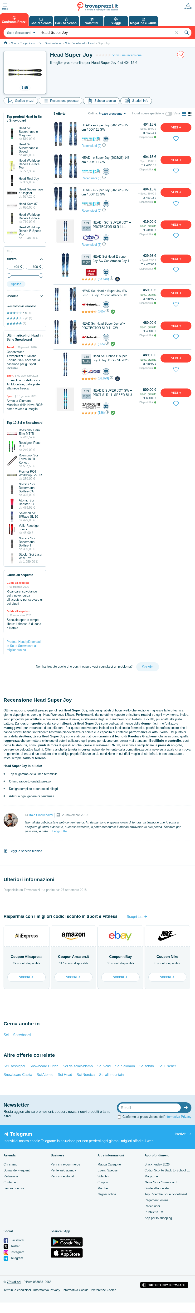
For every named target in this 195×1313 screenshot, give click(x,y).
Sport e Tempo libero (23, 43)
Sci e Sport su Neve (50, 43)
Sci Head (65, 1075)
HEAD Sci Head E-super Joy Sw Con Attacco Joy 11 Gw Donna (112, 259)
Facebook (17, 1240)
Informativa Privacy (178, 1117)
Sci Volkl (104, 1066)
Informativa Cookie (75, 1290)
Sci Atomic (45, 1075)
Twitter (15, 1246)
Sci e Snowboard (75, 43)
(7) (99, 244)
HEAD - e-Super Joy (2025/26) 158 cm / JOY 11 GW (105, 127)
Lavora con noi (14, 1188)
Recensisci (89, 146)
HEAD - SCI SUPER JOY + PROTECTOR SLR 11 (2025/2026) (112, 225)
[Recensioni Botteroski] (89, 311)
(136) (101, 412)
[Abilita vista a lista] (184, 114)
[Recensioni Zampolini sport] (89, 413)
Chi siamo (10, 1164)
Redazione (11, 1176)
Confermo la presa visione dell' (156, 1117)
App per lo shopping (158, 1218)
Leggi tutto (59, 831)
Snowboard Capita (18, 1075)
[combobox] (21, 32)
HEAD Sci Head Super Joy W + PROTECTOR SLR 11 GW (103, 326)
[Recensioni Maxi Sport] (89, 279)
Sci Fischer (167, 1066)
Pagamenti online (156, 1200)
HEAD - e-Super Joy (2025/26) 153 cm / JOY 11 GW (105, 192)
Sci (6, 1035)
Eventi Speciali (108, 1170)
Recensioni (152, 1206)
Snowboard (22, 1035)
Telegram (16, 1258)
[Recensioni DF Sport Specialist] (89, 378)
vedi (175, 127)
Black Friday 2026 (157, 1164)
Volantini (103, 1176)
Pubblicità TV (154, 1212)
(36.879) (103, 378)
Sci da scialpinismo (78, 1066)
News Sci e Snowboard (160, 1182)
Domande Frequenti (17, 1170)
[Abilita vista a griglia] (189, 114)
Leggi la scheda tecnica (26, 851)
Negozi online (107, 1194)
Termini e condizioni (17, 1290)
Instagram (17, 1252)
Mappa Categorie (109, 1164)
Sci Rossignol (14, 1066)
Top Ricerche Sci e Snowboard (166, 1194)
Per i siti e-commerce (65, 1164)
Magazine (151, 1176)
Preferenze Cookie (103, 1290)
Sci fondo (146, 1066)
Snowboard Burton (43, 1066)
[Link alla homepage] (6, 43)
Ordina (92, 113)
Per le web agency (63, 1170)
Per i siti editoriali (62, 1176)
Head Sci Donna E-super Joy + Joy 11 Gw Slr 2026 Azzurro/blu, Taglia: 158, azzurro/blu (110, 358)
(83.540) (103, 279)
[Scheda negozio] (91, 138)
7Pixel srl (14, 1282)
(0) (99, 146)
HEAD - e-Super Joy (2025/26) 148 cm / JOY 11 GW (105, 160)
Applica (16, 284)
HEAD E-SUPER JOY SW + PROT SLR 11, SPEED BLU (112, 393)
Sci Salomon (125, 1066)
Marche (103, 1188)
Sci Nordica (86, 1075)
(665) (101, 311)
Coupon (103, 1182)
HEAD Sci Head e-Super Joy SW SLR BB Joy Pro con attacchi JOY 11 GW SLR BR (105, 293)
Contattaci (11, 1182)
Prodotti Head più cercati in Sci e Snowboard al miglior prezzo (24, 646)
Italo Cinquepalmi (41, 815)
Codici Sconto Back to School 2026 (169, 1170)
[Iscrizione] (186, 1107)
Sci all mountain (111, 1075)
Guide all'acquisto (157, 1188)
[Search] (186, 32)
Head (91, 43)
